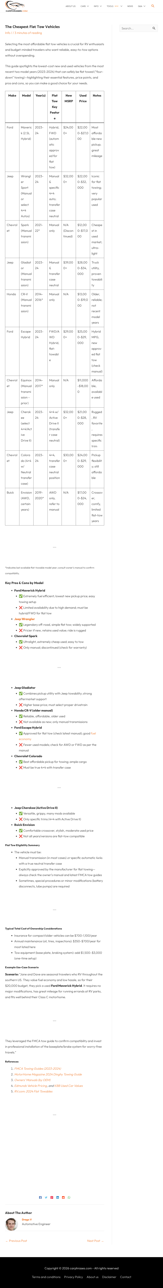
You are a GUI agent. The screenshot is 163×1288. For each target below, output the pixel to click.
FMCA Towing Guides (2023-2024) (37, 1068)
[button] (153, 6)
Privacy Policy (73, 1277)
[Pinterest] (52, 1197)
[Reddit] (63, 1197)
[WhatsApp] (69, 1197)
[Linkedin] (57, 1197)
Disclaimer (109, 1277)
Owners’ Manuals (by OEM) (32, 1080)
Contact (125, 1277)
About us (92, 1277)
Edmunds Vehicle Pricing (30, 1086)
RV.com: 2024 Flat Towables (33, 1091)
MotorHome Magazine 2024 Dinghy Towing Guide (48, 1074)
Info (7, 33)
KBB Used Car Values (68, 1086)
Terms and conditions (46, 1277)
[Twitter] (46, 1197)
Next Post (95, 1241)
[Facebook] (40, 1197)
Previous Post (16, 1241)
